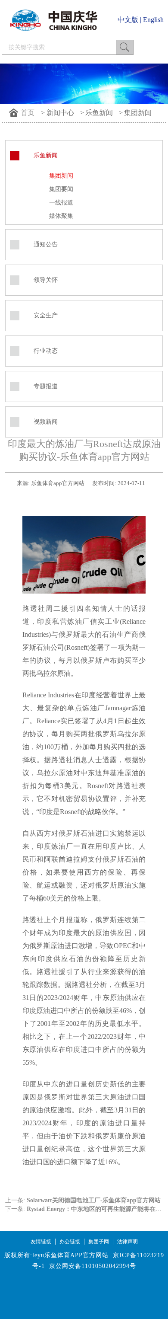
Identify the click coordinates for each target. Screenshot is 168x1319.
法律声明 (127, 1242)
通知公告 (46, 244)
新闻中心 (60, 112)
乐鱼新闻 (99, 112)
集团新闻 (138, 112)
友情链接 (41, 1242)
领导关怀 (46, 280)
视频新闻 (46, 421)
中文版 (128, 19)
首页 (27, 112)
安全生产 (46, 315)
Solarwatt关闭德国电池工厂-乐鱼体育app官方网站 (94, 1200)
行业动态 (46, 351)
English (153, 19)
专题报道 (46, 386)
